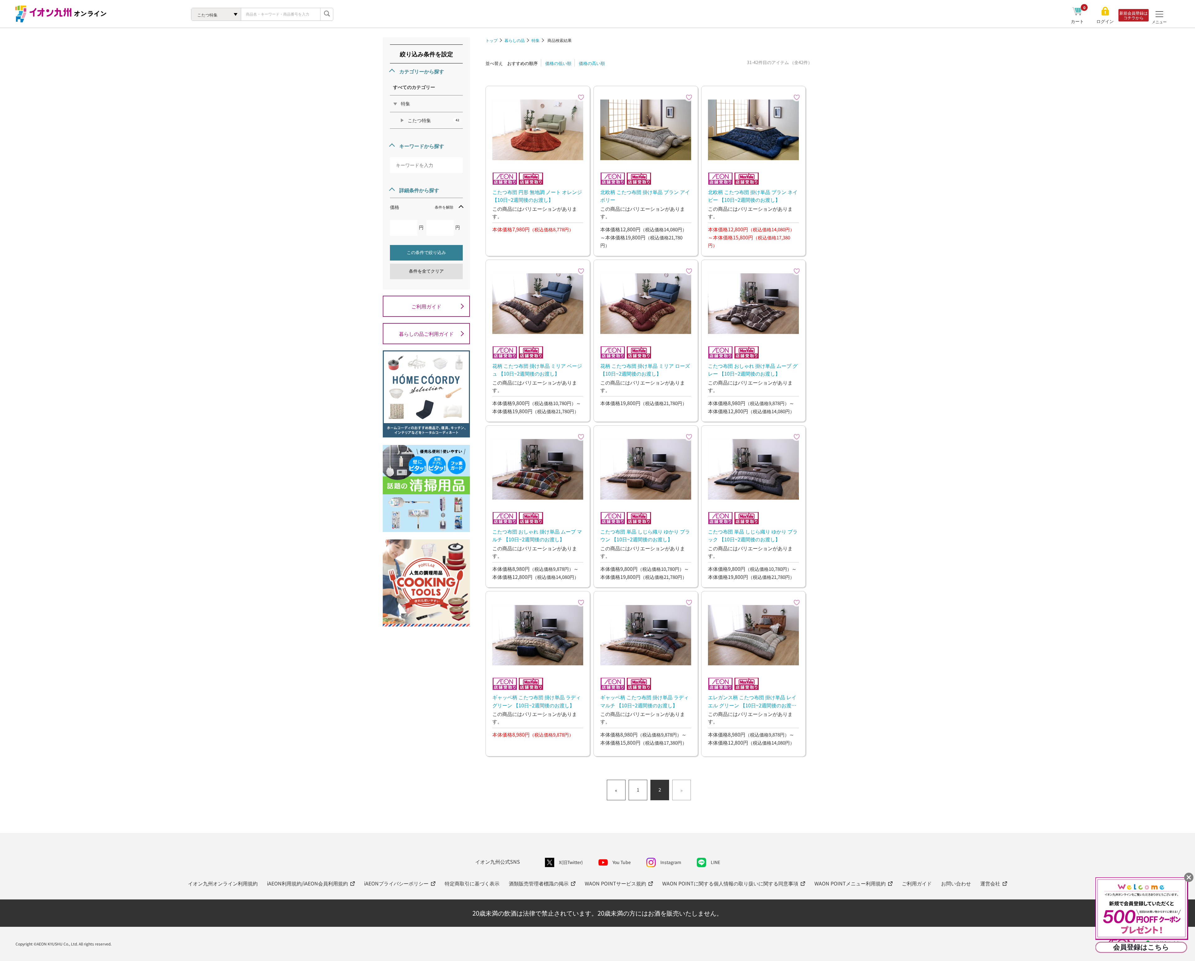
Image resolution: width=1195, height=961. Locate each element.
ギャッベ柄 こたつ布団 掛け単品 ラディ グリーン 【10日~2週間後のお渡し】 (536, 701)
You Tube (621, 862)
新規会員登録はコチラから (1133, 15)
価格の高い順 (592, 63)
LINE (715, 862)
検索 (327, 14)
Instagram (670, 862)
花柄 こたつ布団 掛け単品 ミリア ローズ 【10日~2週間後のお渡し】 (645, 369)
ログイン (1105, 21)
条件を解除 (444, 207)
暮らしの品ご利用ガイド (426, 333)
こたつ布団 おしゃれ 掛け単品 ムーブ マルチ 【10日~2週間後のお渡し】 (537, 535)
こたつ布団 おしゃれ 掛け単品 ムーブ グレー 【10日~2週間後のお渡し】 (753, 369)
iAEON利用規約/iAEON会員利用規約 (307, 883)
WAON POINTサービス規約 (615, 883)
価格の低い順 (558, 63)
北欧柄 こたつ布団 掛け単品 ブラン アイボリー (645, 196)
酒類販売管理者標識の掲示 (539, 883)
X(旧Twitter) (571, 862)
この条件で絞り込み (426, 252)
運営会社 (990, 883)
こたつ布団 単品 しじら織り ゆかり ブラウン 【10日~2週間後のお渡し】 (645, 535)
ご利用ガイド (426, 306)
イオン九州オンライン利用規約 (223, 883)
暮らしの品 (514, 40)
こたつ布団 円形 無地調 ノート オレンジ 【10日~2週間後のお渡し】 (537, 196)
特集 (536, 40)
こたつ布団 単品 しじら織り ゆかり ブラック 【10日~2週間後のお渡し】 (753, 535)
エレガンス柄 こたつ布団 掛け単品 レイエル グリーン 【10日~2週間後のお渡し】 (752, 701)
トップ (491, 40)
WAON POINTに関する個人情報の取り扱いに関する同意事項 (730, 883)
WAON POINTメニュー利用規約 (850, 883)
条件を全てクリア (426, 271)
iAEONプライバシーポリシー (396, 883)
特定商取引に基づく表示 (472, 883)
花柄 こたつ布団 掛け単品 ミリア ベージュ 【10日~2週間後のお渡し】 (537, 369)
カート (1078, 21)
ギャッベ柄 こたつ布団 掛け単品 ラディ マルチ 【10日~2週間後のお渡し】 (644, 701)
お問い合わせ (956, 883)
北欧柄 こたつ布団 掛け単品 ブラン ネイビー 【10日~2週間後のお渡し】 (753, 196)
